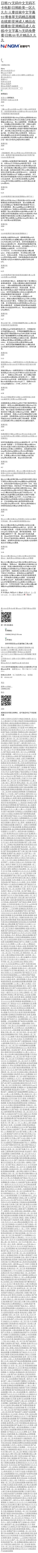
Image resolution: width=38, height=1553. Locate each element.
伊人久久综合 (23, 734)
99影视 (16, 1312)
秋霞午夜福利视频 (22, 807)
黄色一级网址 (26, 1162)
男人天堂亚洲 (30, 1407)
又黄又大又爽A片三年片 (16, 1120)
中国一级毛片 (27, 889)
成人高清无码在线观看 (28, 1262)
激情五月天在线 (9, 946)
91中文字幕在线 (18, 769)
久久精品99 (9, 1114)
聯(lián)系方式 (6, 663)
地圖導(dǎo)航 (17, 663)
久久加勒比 (27, 1295)
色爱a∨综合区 (8, 1310)
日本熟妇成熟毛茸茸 (10, 774)
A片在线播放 (11, 1363)
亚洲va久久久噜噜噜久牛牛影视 (12, 728)
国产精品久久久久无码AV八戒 (25, 776)
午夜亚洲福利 (29, 747)
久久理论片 (27, 977)
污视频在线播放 (9, 1463)
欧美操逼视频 (12, 1266)
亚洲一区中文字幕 (29, 1357)
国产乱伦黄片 (13, 818)
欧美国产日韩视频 (15, 1493)
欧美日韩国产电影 (21, 785)
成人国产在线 (8, 897)
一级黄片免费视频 (29, 825)
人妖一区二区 (8, 1438)
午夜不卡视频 (30, 1264)
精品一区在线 (12, 1050)
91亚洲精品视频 (12, 787)
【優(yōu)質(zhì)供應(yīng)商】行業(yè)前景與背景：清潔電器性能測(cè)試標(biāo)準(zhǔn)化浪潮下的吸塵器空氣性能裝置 (19, 111)
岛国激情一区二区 (15, 1076)
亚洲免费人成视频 (29, 1109)
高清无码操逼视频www (27, 906)
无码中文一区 (16, 1242)
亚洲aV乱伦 (23, 833)
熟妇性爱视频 (21, 800)
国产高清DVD (21, 924)
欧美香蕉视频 (12, 1195)
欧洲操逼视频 (6, 829)
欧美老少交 (21, 1520)
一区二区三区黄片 (7, 928)
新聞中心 (4, 79)
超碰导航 (27, 1286)
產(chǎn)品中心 (6, 77)
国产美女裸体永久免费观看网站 (15, 1487)
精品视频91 (18, 1440)
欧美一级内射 (17, 1244)
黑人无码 (21, 763)
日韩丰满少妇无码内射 (20, 736)
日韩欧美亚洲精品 (28, 1125)
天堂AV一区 (17, 1326)
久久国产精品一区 (15, 1109)
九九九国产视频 (7, 1145)
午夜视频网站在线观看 (26, 1045)
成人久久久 (9, 1160)
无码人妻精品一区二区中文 (15, 1167)
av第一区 (6, 1242)
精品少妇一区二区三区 (22, 1207)
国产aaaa (21, 875)
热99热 (26, 917)
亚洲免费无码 (31, 1540)
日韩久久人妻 (12, 1299)
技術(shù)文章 (6, 82)
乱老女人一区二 (19, 1229)
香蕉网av (17, 1094)
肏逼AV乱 (26, 1346)
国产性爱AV (27, 1056)
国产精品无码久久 (29, 1081)
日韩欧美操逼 (18, 1282)
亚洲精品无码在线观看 (13, 1096)
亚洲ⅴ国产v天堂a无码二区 (16, 1319)
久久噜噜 (10, 1037)
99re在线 (32, 1507)
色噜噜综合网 (23, 732)
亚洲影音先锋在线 (11, 1213)
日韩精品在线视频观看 (27, 1202)
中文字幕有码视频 (21, 1310)
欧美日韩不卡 (22, 1469)
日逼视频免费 (8, 1118)
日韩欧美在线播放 (24, 1010)
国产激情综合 (22, 805)
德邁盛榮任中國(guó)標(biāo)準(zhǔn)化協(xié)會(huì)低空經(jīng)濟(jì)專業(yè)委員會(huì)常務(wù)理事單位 (19, 436)
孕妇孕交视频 (23, 1173)
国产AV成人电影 (23, 1138)
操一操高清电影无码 (25, 1533)
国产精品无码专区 (30, 1440)
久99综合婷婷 (12, 939)
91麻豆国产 (7, 1524)
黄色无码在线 (22, 1478)
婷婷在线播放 (18, 840)
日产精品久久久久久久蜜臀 (17, 1432)
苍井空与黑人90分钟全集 (22, 1231)
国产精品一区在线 (29, 1330)
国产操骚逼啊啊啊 (21, 1092)
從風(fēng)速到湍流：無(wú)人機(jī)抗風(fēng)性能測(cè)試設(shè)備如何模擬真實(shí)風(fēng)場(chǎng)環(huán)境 (18, 473)
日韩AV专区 (17, 1136)
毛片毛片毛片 (13, 1012)
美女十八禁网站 (30, 1142)
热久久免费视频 (27, 1074)
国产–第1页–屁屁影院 (26, 1050)
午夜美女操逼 (23, 1456)
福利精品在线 (18, 950)
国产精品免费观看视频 (22, 1361)
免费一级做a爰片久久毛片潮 (13, 1368)
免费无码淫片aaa (28, 1085)
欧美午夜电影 (23, 913)
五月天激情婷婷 (23, 780)
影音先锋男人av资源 (15, 741)
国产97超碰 (22, 1522)
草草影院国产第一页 (8, 1542)
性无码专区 (11, 957)
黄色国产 (32, 913)
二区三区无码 (6, 1412)
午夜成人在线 (21, 946)
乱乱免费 (32, 1003)
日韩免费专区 (13, 1323)
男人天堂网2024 (18, 1028)
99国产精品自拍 (28, 1076)
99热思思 (16, 1074)
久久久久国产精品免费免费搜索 (19, 1067)
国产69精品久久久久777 (19, 1416)
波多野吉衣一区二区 (24, 1288)
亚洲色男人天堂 (12, 1423)
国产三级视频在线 (24, 1041)
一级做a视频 (25, 1023)
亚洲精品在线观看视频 (15, 1385)
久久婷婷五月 (12, 1527)
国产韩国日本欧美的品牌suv (14, 1513)
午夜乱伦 (29, 1520)
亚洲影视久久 (32, 1259)
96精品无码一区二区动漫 (20, 1544)
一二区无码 (29, 1090)
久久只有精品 (8, 1306)
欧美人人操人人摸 (10, 1480)
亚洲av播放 (5, 900)
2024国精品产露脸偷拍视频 (13, 1142)
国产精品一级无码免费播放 (18, 1427)
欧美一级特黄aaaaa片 (16, 1264)
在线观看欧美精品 (11, 942)
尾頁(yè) (20, 595)
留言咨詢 (25, 663)
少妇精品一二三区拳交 (20, 1538)
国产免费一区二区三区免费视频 (18, 1516)
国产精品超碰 (23, 849)
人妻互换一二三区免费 (9, 909)
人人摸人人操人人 (7, 1359)
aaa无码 (32, 904)
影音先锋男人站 (20, 1485)
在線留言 (15, 86)
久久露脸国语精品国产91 (20, 1332)
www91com (29, 1476)
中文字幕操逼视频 (18, 750)
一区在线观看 (12, 1021)
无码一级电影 (31, 1229)
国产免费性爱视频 (26, 1405)
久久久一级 (20, 1078)
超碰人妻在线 (29, 1072)
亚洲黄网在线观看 (7, 1549)
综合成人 (22, 820)
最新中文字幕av (11, 1138)
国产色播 (21, 1149)
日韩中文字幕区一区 (8, 1436)
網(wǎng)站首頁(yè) (8, 70)
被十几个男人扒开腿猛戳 (10, 1178)
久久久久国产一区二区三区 (15, 1540)
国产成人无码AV (9, 1251)
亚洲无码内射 (19, 1151)
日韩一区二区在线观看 (16, 1392)
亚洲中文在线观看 (23, 1399)
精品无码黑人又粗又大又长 (22, 778)
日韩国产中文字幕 (10, 970)
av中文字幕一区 (17, 891)
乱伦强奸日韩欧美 (21, 838)
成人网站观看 (10, 924)
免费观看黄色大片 (26, 818)
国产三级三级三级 (24, 851)
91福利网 (8, 1326)
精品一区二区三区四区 (23, 873)
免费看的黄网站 (23, 1542)
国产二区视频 (22, 767)
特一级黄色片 (31, 1392)
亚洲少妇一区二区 (26, 1213)
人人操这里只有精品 (25, 803)
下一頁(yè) (13, 595)
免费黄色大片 (22, 1176)
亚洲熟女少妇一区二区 (9, 1173)
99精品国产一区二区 (19, 856)
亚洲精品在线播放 (28, 827)
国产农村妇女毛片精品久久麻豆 (17, 931)
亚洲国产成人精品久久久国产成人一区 (21, 853)
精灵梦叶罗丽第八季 (8, 995)
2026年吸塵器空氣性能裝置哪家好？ (14, 233)
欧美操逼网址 (12, 803)
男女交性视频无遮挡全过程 (20, 1065)
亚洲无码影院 (8, 1312)
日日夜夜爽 (27, 1096)
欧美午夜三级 (18, 1145)
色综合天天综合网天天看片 (11, 1504)
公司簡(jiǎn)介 (6, 75)
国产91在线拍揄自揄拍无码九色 (19, 1083)
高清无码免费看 (12, 1158)
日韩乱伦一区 (31, 1105)
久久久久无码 (26, 880)
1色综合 (21, 1414)
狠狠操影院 (12, 1449)
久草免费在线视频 (26, 774)
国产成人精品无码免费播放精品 (22, 796)
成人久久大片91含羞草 (24, 1251)
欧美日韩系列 (12, 763)
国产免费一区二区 (10, 1489)
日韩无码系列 (30, 1374)
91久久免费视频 (23, 1003)
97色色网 (30, 820)
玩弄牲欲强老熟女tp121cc (17, 1048)
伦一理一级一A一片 (12, 1123)
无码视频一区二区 (19, 886)
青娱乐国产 (7, 1220)
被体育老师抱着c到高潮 (19, 745)
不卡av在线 (17, 1271)
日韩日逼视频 (6, 754)
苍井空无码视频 (14, 1257)
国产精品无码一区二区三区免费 (17, 1191)
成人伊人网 (7, 1460)
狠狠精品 (10, 1511)
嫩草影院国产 (28, 1136)
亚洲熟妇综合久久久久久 (25, 1463)
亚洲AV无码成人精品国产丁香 (12, 1129)
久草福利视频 (13, 820)
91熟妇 (12, 1182)
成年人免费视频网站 (25, 948)
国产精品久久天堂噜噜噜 (14, 1286)
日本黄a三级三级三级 (17, 1204)
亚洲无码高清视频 (17, 1354)
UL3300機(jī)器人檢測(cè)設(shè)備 (18, 650)
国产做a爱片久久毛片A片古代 (19, 933)
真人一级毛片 (30, 1306)
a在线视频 (26, 1006)
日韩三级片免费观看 (21, 1454)
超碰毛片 (18, 825)
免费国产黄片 (12, 1531)
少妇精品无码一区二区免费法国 (20, 1169)
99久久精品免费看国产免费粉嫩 (22, 1383)
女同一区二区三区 (17, 1365)
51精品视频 (5, 1445)
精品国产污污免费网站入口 (25, 1235)
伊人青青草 (30, 1107)
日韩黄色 (8, 1343)
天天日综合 (30, 730)
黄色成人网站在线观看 (24, 935)
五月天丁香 (11, 1284)
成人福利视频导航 (7, 1112)
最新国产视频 (19, 1476)
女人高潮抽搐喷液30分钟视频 (23, 765)
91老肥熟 (8, 1498)
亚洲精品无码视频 (15, 1014)
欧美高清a (12, 1469)
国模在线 (10, 838)
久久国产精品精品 (26, 1043)
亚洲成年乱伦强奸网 (12, 1187)
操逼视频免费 (27, 798)
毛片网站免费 (13, 1262)
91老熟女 (4, 1264)
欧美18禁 (13, 1456)
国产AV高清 (5, 1332)
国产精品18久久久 (27, 1187)
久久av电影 (16, 1376)
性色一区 (26, 1032)
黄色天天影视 (17, 1295)
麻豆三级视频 (26, 997)
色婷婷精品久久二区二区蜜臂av (15, 1193)
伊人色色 (11, 800)
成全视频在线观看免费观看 (22, 829)
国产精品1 (24, 1178)
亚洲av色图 (12, 1275)
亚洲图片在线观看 (10, 849)
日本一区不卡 (10, 1240)
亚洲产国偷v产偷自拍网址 (19, 772)
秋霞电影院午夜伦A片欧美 (22, 1498)
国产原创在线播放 (10, 851)
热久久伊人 (28, 990)
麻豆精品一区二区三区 (26, 970)
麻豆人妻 (32, 1454)
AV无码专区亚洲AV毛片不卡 (17, 904)
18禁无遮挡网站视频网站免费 (19, 1396)
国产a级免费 (13, 1507)
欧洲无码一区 (23, 1507)
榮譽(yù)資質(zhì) (27, 75)
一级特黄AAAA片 (24, 1266)
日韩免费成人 (17, 1346)
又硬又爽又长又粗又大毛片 (20, 1297)
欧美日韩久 (20, 1284)
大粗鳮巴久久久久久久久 (21, 871)
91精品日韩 (22, 1259)
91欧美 (8, 1405)
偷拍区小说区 (28, 1452)
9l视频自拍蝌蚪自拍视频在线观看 (24, 1443)
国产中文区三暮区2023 (22, 1114)
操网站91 (15, 869)
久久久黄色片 (18, 990)
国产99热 (18, 1070)
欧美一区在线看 (15, 1125)
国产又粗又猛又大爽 (17, 1301)
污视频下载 (28, 1293)
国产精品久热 (12, 1010)
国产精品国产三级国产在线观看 (23, 1412)
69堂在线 (26, 789)
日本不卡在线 (20, 1471)
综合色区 (21, 1299)
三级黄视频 (12, 1403)
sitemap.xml (8, 677)
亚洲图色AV (21, 1087)
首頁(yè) (4, 98)
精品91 (17, 1226)
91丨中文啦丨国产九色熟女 (15, 794)
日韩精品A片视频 (13, 1317)
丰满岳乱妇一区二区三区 (16, 1268)
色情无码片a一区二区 (23, 1350)
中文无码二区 (17, 953)
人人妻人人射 (8, 1094)
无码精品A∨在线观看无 (24, 811)
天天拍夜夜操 (28, 1039)
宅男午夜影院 (8, 1440)
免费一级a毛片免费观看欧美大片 (13, 1107)
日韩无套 (4, 1262)
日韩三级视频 (12, 1458)
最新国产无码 (24, 1388)
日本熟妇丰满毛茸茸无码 (22, 1147)
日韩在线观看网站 (27, 1226)
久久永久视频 (8, 785)
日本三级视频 (22, 1275)
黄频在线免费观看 (15, 986)
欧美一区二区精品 (10, 893)
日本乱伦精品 (6, 977)
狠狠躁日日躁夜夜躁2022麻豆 (16, 999)
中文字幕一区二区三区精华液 (23, 1253)
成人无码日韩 (12, 1041)
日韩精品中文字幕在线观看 (11, 827)
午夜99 (17, 1037)
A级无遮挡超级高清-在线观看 (21, 900)
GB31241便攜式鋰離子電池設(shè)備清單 (16, 652)
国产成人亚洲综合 (17, 1374)
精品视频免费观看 (27, 1037)
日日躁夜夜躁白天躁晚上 (17, 1335)
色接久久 (6, 1383)
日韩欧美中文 (28, 1493)
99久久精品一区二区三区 (16, 1341)
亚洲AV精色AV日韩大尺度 (19, 858)
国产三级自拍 (19, 1160)
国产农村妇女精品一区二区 (25, 926)
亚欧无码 (10, 1207)
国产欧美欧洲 (19, 1118)
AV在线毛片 (19, 1224)
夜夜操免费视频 (19, 1105)
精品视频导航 (18, 845)
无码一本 (11, 1315)
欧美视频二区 (23, 1233)
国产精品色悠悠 (24, 1465)
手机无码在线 (6, 1443)
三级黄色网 (9, 1151)
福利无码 (29, 794)
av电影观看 (16, 1030)
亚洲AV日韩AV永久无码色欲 (21, 862)
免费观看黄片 (23, 1467)
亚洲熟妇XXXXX (18, 1127)
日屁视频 (13, 732)
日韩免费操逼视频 (7, 1308)
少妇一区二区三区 (7, 1235)
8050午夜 (10, 1339)
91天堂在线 (32, 1176)
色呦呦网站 (11, 1063)
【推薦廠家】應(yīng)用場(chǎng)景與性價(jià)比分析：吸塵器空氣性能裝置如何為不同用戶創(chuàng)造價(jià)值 (18, 155)
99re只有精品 (15, 1273)
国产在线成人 (23, 1403)
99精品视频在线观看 (21, 1054)
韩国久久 (6, 1365)
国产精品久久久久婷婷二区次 (19, 882)
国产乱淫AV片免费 (21, 1200)
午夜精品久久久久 (15, 1006)
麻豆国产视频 (17, 1081)
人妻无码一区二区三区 (13, 739)
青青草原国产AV (7, 1101)
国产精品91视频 (25, 902)
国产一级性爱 (21, 743)
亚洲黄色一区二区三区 (13, 1056)
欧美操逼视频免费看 (22, 1359)
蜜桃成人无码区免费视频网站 (19, 937)
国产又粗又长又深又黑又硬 (18, 1156)
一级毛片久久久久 (11, 992)
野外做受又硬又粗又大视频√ (25, 878)
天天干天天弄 (8, 959)
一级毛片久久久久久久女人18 (23, 754)
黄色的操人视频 (16, 1209)
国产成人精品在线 (19, 1460)
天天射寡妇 (19, 1059)
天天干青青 (22, 1098)
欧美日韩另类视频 (17, 842)
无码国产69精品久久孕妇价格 (12, 1293)
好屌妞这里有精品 (11, 1388)
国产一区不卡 (6, 1127)
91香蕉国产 (28, 1255)
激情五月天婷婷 (27, 1376)
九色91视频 (16, 880)
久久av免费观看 (29, 752)
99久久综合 (17, 1039)
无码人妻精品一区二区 (27, 992)
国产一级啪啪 (8, 1092)
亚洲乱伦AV (22, 968)
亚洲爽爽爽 (14, 1352)
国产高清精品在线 (18, 1390)
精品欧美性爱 (28, 966)
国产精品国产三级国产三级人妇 (15, 1401)
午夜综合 (21, 1480)
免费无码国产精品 (10, 816)
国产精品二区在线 (23, 995)
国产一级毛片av (14, 1500)
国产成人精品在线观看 (21, 1421)
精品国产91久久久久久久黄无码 (12, 1394)
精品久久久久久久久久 (13, 966)
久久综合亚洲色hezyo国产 (15, 964)
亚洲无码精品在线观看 (26, 893)
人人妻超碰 (12, 968)
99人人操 (31, 856)
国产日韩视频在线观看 (25, 1418)
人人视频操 (7, 1131)
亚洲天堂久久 (32, 1343)
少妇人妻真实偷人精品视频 (20, 1211)
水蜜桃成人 (11, 1078)
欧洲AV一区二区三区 (21, 1321)
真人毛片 (30, 1315)
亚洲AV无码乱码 (24, 1445)
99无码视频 (32, 1335)
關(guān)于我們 (6, 73)
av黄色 (19, 1363)
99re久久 (10, 776)
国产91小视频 (24, 942)
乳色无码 (31, 897)
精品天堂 (8, 988)
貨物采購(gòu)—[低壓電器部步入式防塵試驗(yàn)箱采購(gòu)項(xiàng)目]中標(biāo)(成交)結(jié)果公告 (19, 364)
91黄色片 (13, 822)
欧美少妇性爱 (15, 997)
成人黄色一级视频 (24, 822)
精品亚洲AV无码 (18, 1090)
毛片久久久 (9, 1222)
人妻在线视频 (17, 1330)
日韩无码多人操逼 (13, 758)
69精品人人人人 (26, 959)
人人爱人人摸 (25, 1123)
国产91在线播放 (7, 1337)
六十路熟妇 (11, 1372)
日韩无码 (7, 1544)
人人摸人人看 (18, 984)
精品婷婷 (10, 811)
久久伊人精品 (12, 860)
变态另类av (28, 1134)
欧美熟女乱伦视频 (23, 1008)
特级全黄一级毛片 (25, 1379)
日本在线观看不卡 (10, 1533)
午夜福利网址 (12, 1017)
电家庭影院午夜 (11, 1279)
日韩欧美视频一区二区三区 (20, 1154)
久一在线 (8, 886)
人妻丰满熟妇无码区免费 (14, 955)
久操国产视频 (6, 856)
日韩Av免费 (30, 1301)
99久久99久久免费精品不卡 (13, 1370)
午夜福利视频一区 (11, 1290)
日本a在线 (4, 1204)
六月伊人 (13, 1445)
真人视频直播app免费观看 (25, 1434)
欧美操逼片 (18, 1438)
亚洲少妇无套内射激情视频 (15, 1529)
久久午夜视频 (23, 1195)
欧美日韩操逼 (16, 1001)
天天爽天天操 (6, 1346)
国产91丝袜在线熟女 (20, 988)
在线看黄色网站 (14, 1328)
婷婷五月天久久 (21, 1549)
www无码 (26, 1244)
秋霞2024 (29, 1204)
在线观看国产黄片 (10, 875)
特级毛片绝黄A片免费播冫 (17, 1447)
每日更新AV (5, 1414)
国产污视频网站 (28, 1209)
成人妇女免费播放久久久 (21, 1524)
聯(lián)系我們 (6, 84)
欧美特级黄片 (23, 1279)
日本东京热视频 (25, 1535)
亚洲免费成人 (18, 1337)
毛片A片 (32, 1233)
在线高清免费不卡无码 (27, 1290)
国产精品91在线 (9, 752)
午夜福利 (29, 1471)
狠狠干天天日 (17, 864)
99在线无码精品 (26, 1317)
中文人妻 (4, 1048)
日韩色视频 (29, 1299)
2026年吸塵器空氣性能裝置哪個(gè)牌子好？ (17, 196)
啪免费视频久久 (28, 1001)
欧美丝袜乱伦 (23, 922)
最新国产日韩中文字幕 (15, 1134)
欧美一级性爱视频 (18, 979)
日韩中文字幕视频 (17, 836)
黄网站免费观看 (16, 789)
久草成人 (29, 979)
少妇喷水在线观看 (13, 867)
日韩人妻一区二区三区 (13, 1032)
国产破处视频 (31, 1127)
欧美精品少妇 (6, 730)
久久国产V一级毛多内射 (17, 831)
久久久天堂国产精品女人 (26, 1246)
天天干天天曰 (32, 886)
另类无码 (26, 1363)
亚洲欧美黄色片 (28, 1070)
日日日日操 (12, 1098)
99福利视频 (11, 1434)
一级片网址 (19, 1171)
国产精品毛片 (29, 836)
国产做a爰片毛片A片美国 (23, 1425)
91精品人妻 (22, 1198)
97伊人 (16, 959)
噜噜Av (32, 1173)
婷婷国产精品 (19, 1306)
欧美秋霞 (14, 1535)
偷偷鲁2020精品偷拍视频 (12, 1357)
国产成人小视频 (18, 917)
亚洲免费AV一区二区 (25, 1489)
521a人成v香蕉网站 (8, 1248)
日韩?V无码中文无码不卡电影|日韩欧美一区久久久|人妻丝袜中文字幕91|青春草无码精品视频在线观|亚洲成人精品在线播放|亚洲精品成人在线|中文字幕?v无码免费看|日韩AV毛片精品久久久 (18, 21)
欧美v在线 (26, 1014)
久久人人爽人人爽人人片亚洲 (20, 809)
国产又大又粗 (17, 1509)
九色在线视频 (8, 1476)
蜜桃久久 (27, 1370)
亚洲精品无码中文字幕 (15, 1255)
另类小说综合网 (31, 1414)
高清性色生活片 (12, 833)
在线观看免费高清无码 (18, 1429)
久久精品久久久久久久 (15, 1502)
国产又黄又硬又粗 (21, 897)
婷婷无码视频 (6, 915)
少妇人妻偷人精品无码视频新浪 (17, 1348)
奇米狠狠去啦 (24, 1423)
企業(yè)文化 (16, 75)
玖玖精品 (20, 1072)
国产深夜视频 (21, 1063)
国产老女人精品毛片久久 (17, 1165)
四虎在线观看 (6, 1376)
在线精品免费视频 (18, 792)
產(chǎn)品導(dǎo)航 (8, 608)
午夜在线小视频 (7, 1231)
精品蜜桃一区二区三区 (28, 869)
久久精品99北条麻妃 (16, 884)
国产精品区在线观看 (25, 1021)
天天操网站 (5, 1456)
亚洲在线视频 (28, 915)
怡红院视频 (25, 1030)
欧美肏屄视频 (32, 1063)
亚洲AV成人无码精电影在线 (25, 1546)
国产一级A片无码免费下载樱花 (14, 1381)
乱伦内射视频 (17, 915)
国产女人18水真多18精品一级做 (17, 1218)
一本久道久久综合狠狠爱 (16, 1026)
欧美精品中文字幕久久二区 (13, 1277)
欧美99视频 (12, 734)
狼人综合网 (9, 1054)
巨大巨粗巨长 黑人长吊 (12, 1162)
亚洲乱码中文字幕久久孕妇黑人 (13, 1237)
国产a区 (4, 1083)
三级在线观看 (15, 847)
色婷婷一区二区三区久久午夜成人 (17, 1518)
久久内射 (27, 769)
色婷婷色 (15, 1220)
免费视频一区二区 (17, 761)
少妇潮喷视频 (23, 1019)
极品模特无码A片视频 (22, 1339)
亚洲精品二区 (23, 1017)
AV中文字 (30, 800)
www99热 (29, 1480)
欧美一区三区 (6, 778)
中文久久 (31, 1447)
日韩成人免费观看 (21, 1101)
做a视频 (6, 847)
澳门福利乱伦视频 (17, 747)
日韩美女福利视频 (10, 948)
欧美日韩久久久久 (18, 730)
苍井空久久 (14, 1043)
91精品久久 (5, 1065)
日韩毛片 (4, 1006)
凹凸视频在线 (6, 1509)
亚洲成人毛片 (10, 935)
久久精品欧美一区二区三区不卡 (18, 1061)
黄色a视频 (15, 1405)
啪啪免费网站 (20, 928)
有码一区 (19, 752)
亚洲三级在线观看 (26, 787)
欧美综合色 (9, 911)
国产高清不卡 (12, 1019)
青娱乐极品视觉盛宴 (24, 920)
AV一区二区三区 (7, 1410)
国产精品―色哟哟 (19, 1343)
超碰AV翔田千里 (9, 743)
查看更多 (4, 143)
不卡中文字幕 (6, 871)
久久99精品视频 (30, 1502)
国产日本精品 (17, 977)
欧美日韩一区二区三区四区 (11, 889)
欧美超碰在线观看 (17, 1491)
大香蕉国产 (31, 1098)
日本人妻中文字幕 (27, 1257)
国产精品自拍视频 (21, 1410)
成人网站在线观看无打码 (23, 1222)
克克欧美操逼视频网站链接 (17, 1103)
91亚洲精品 (32, 1410)
